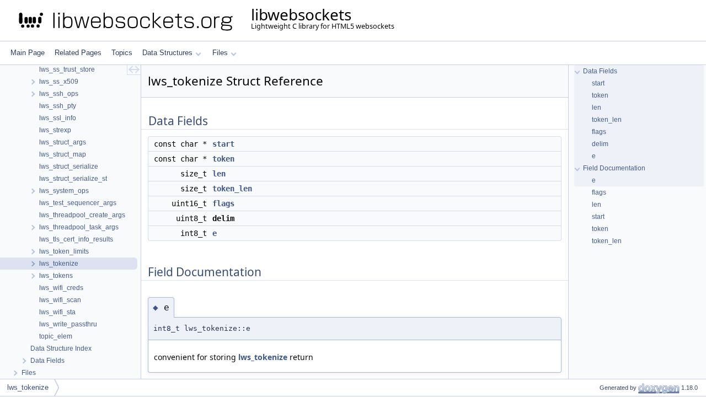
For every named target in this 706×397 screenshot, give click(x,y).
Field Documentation (614, 168)
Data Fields (600, 71)
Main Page (27, 53)
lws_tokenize (262, 357)
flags (223, 203)
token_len (232, 188)
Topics (121, 53)
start (223, 144)
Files (220, 53)
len (219, 173)
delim (600, 144)
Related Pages (78, 53)
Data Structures (167, 53)
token (223, 158)
